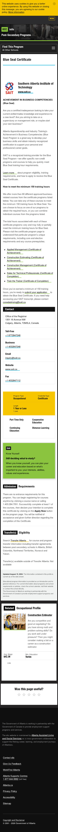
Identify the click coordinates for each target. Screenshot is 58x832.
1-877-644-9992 (10, 778)
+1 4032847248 (12, 346)
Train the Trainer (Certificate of (28, 280)
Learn (8, 172)
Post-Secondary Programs (16, 35)
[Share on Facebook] (13, 70)
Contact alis (8, 757)
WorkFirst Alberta (11, 769)
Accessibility (9, 797)
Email (30, 70)
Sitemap (7, 803)
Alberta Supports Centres (15, 775)
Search (43, 19)
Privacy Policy (10, 791)
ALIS (18, 20)
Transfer (18, 540)
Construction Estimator (40, 615)
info (8, 29)
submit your (36, 292)
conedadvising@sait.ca (14, 302)
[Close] (54, 3)
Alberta (8, 20)
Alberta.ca (8, 785)
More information (16, 12)
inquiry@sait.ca (12, 357)
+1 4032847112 (12, 380)
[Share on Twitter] (5, 70)
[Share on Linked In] (22, 70)
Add (29, 19)
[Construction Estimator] (15, 625)
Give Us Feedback (12, 763)
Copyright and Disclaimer (14, 820)
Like (36, 19)
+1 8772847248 (12, 335)
